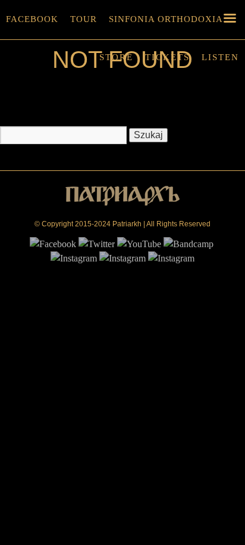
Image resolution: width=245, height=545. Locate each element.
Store (116, 57)
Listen (220, 57)
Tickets (167, 57)
